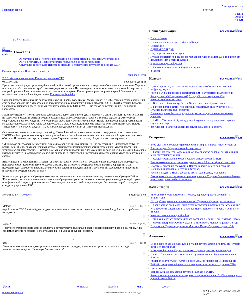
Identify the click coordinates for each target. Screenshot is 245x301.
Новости (30, 71)
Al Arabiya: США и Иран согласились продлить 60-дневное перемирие (59, 61)
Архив (239, 16)
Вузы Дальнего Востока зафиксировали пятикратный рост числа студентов (193, 144)
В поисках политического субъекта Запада (174, 42)
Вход (240, 6)
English (239, 13)
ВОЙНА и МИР (22, 39)
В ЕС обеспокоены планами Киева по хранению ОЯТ (33, 78)
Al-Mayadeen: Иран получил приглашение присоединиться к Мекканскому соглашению (69, 58)
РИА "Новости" (24, 194)
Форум (239, 19)
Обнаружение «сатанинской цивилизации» (175, 67)
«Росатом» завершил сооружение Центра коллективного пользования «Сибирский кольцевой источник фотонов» (190, 167)
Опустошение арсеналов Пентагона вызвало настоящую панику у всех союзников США (69, 64)
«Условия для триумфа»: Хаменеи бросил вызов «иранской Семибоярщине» (193, 260)
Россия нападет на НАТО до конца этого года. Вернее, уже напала (188, 172)
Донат (166, 286)
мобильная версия (12, 9)
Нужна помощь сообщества (166, 63)
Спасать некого (159, 268)
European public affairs (62, 94)
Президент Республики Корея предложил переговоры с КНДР (186, 158)
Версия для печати (135, 75)
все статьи (227, 31)
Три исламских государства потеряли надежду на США (182, 271)
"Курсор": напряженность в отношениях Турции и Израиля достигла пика (192, 201)
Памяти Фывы (158, 38)
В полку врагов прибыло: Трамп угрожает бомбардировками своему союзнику (195, 205)
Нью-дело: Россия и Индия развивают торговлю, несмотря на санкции (190, 250)
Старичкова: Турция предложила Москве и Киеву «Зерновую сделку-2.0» (192, 226)
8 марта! (155, 70)
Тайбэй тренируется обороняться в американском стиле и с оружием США (193, 264)
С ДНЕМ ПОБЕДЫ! (162, 49)
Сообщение (157, 45)
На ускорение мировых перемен (168, 53)
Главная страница (12, 71)
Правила (113, 286)
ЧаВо (140, 286)
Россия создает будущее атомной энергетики (175, 148)
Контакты (82, 286)
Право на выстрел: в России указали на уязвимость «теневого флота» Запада (194, 222)
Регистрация (228, 6)
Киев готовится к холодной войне (169, 215)
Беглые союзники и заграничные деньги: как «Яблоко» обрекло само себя (192, 162)
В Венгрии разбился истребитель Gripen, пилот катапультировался (188, 103)
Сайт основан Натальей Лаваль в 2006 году (122, 293)
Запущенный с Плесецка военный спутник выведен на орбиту (186, 126)
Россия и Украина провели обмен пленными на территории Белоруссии (191, 92)
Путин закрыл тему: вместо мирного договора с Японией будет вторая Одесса (195, 219)
